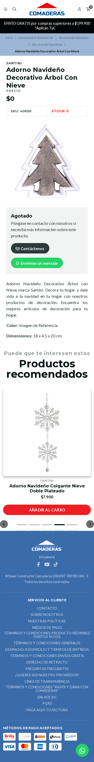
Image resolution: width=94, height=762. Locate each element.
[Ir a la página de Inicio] (47, 9)
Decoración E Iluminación (35, 37)
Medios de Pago (47, 628)
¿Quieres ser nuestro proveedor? (47, 675)
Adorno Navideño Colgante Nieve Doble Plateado (47, 488)
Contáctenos (32, 248)
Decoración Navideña (74, 37)
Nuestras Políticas (47, 621)
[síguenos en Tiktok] (55, 564)
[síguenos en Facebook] (38, 564)
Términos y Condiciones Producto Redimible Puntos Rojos (47, 635)
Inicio (9, 37)
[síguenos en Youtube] (47, 564)
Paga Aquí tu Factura (47, 710)
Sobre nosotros (47, 615)
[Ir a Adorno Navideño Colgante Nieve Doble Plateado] (47, 432)
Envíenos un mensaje (39, 263)
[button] (22, 524)
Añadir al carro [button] (47, 509)
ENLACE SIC (47, 697)
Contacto (47, 608)
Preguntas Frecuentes (47, 669)
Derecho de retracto (47, 662)
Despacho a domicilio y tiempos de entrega (47, 650)
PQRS (47, 703)
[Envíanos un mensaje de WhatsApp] (82, 750)
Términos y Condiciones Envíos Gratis (47, 656)
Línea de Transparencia (47, 682)
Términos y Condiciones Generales (47, 643)
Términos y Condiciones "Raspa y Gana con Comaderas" (47, 688)
